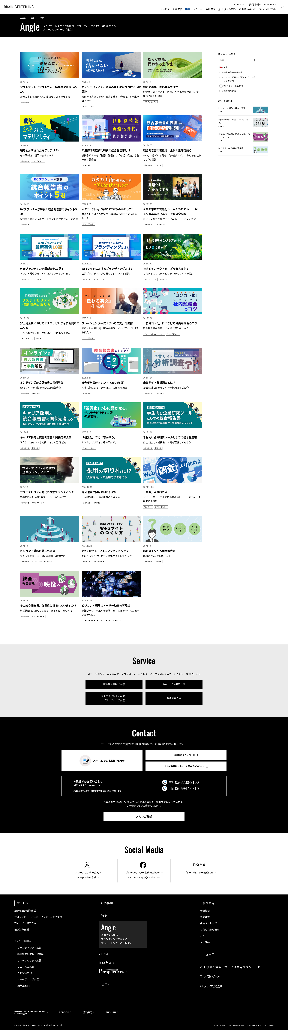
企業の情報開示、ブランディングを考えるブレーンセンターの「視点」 (116, 933)
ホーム (23, 17)
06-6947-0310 (187, 788)
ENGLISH (111, 1012)
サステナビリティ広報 (29, 960)
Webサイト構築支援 (174, 684)
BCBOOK (64, 1012)
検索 (253, 60)
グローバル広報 (25, 966)
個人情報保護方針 (237, 1025)
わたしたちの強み (209, 929)
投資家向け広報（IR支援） (31, 954)
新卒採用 (87, 1012)
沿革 (202, 936)
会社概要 (205, 910)
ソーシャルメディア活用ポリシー (260, 1025)
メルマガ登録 (144, 816)
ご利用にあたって (219, 1025)
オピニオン (105, 954)
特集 (32, 17)
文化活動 (205, 942)
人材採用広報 (24, 973)
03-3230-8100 (187, 782)
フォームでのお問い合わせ (108, 761)
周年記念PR (23, 985)
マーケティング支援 (28, 979)
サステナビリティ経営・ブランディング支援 (114, 698)
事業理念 (205, 917)
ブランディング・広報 (29, 947)
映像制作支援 (174, 698)
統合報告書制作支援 (114, 684)
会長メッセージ (208, 923)
